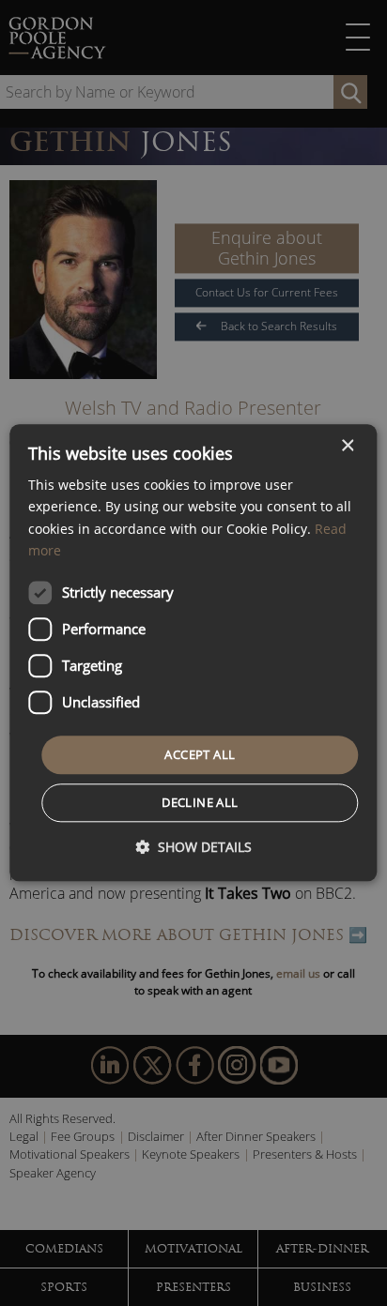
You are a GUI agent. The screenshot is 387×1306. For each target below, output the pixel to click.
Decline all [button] (200, 803)
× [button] (347, 446)
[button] (193, 847)
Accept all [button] (199, 754)
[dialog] (193, 652)
